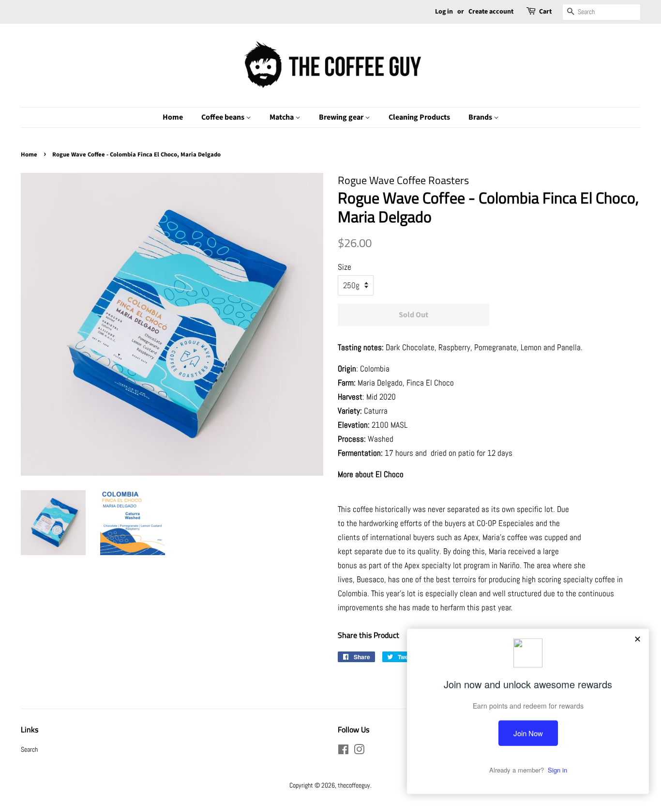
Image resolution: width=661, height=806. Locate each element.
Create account (490, 11)
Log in (444, 11)
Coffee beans (223, 117)
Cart (545, 11)
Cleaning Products (419, 117)
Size (344, 267)
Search (29, 749)
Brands (481, 117)
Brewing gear (342, 117)
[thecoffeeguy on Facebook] (343, 751)
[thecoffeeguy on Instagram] (359, 751)
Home (173, 117)
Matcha (282, 117)
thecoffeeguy (354, 785)
